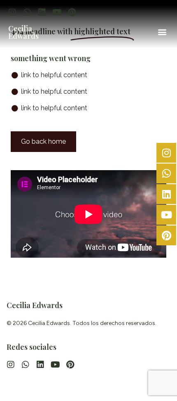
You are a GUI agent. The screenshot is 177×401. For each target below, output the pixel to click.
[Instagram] (12, 12)
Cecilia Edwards (23, 32)
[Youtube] (57, 12)
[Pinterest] (72, 12)
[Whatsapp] (27, 12)
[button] (162, 31)
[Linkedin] (42, 12)
